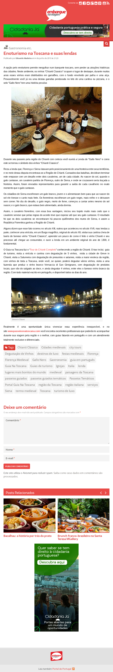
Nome (10, 449)
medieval (56, 372)
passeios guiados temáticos (48, 378)
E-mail (10, 458)
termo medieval (26, 391)
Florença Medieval (17, 360)
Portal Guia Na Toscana (20, 385)
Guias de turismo (41, 366)
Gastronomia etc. (20, 48)
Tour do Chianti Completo (43, 249)
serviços (92, 385)
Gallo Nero (39, 360)
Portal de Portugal (61, 668)
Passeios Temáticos (82, 378)
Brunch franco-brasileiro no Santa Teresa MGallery (80, 537)
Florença (92, 354)
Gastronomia (58, 360)
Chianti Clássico (28, 347)
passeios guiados (16, 378)
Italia (71, 366)
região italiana (74, 385)
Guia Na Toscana (15, 366)
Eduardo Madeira (24, 58)
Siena (8, 391)
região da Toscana (50, 385)
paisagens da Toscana (79, 372)
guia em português (82, 360)
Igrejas (60, 366)
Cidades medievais (53, 347)
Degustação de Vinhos (19, 354)
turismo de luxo (64, 391)
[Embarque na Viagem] (56, 19)
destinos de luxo (47, 354)
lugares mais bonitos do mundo (25, 372)
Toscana (45, 391)
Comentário (13, 420)
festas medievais (73, 354)
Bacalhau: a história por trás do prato (27, 535)
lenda (81, 366)
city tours (75, 347)
